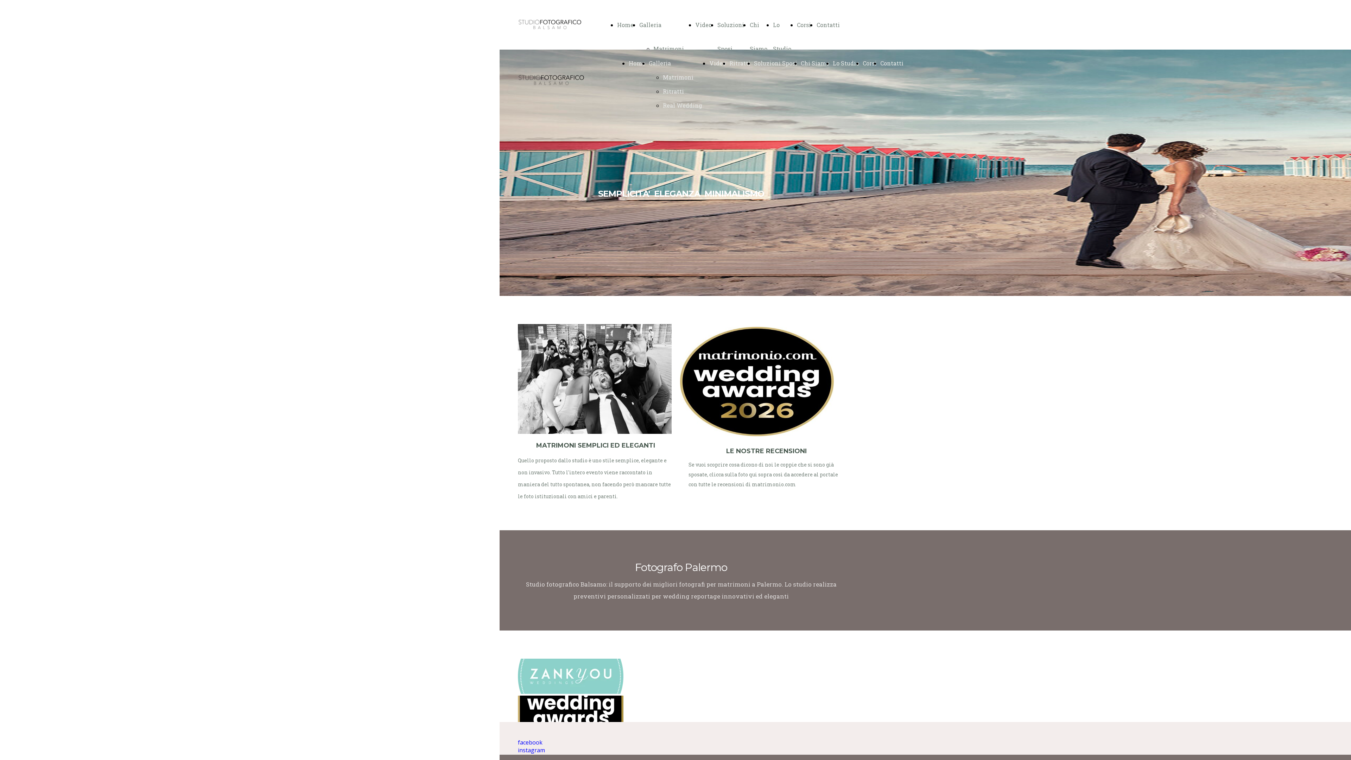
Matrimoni (668, 48)
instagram (531, 750)
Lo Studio (846, 63)
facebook (530, 742)
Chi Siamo (815, 63)
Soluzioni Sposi (775, 63)
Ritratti (673, 91)
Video (703, 24)
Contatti (828, 24)
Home (625, 24)
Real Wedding (682, 105)
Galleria (650, 24)
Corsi (804, 24)
